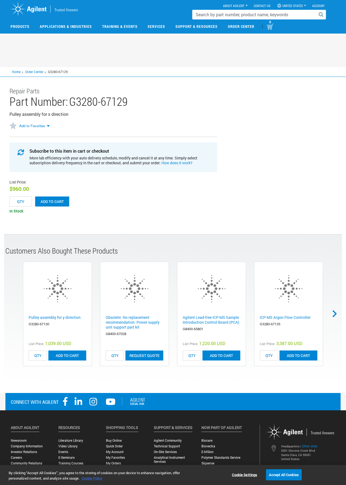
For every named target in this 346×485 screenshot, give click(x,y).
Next (336, 314)
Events (63, 452)
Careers (16, 457)
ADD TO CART (67, 355)
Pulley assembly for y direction (55, 317)
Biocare (206, 440)
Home (16, 72)
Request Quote (144, 355)
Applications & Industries (66, 26)
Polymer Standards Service (220, 457)
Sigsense (207, 463)
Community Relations (26, 463)
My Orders (113, 463)
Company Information (27, 446)
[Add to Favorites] (12, 126)
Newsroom (18, 440)
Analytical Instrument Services (169, 459)
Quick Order (114, 446)
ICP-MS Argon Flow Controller (285, 317)
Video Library (68, 446)
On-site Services (165, 452)
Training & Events (120, 26)
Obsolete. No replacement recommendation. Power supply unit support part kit (132, 322)
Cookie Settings (244, 474)
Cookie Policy (92, 478)
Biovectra (208, 446)
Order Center (241, 26)
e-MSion (207, 452)
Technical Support (167, 446)
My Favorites (115, 457)
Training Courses (70, 463)
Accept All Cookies (283, 474)
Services (156, 26)
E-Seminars (66, 457)
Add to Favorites (32, 125)
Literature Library (70, 440)
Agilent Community (168, 440)
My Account (115, 452)
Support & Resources (196, 26)
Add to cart (52, 201)
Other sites (309, 446)
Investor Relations (24, 452)
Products (20, 26)
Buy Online (114, 440)
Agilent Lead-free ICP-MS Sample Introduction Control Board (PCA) (211, 320)
